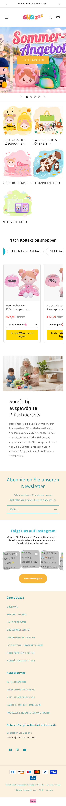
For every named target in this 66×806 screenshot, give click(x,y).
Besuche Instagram (33, 578)
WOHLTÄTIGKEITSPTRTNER (21, 660)
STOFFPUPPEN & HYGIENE (21, 652)
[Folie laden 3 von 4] (35, 97)
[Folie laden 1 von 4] (27, 97)
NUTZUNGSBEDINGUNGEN (21, 697)
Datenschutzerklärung (26, 790)
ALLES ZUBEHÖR (13, 222)
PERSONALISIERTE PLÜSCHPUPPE (14, 141)
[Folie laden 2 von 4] (31, 97)
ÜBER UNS (12, 606)
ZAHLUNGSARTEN (16, 681)
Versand (49, 790)
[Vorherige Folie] (21, 97)
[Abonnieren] (55, 509)
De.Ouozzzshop (19, 784)
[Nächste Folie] (45, 97)
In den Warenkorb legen (22, 335)
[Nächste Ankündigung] (59, 3)
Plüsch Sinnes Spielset (25, 251)
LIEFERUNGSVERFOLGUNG (21, 637)
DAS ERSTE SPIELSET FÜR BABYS (46, 141)
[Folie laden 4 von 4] (39, 97)
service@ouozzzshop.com (21, 737)
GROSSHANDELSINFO (18, 629)
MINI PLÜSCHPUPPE (15, 183)
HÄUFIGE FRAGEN (16, 622)
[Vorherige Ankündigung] (6, 3)
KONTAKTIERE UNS (17, 614)
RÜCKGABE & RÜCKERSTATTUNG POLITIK (28, 712)
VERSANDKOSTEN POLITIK (21, 689)
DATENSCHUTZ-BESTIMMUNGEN (24, 704)
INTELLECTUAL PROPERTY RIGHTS (25, 645)
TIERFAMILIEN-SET (45, 183)
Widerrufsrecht (53, 785)
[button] (6, 17)
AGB (41, 790)
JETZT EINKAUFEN (33, 60)
